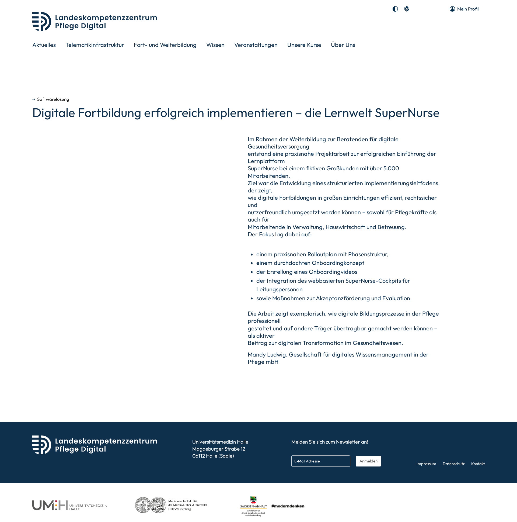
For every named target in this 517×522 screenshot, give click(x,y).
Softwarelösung (53, 99)
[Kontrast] (395, 9)
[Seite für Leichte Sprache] (406, 9)
